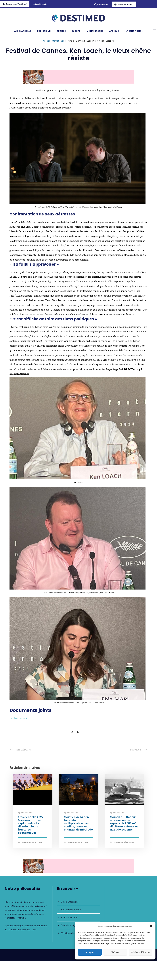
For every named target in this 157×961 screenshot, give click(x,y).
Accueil (46, 41)
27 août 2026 (25, 813)
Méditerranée (95, 31)
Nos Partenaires (126, 4)
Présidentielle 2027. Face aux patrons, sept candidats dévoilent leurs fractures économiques (31, 825)
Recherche (102, 4)
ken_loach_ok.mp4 (18, 718)
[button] (150, 925)
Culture (118, 842)
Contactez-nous (69, 917)
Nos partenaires (69, 901)
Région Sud (44, 31)
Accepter (89, 952)
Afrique (114, 31)
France (61, 31)
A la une (26, 842)
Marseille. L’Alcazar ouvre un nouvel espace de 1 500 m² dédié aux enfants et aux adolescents (124, 823)
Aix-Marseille (22, 31)
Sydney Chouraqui (14, 925)
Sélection (129, 842)
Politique (37, 842)
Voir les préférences (140, 952)
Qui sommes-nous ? (71, 909)
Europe (76, 31)
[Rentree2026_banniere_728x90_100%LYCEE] (78, 76)
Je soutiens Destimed (16, 4)
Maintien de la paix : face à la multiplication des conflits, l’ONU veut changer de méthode (78, 823)
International (134, 31)
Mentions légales (70, 925)
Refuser (115, 952)
